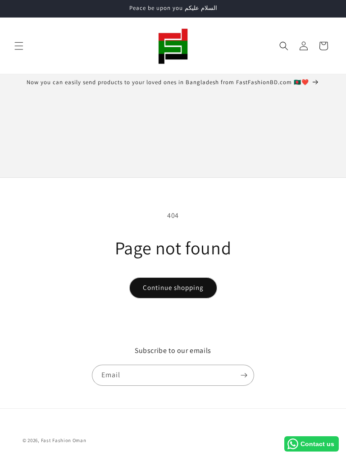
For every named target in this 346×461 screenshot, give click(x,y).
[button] (19, 46)
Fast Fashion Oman (63, 440)
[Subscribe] (244, 375)
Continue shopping (173, 287)
